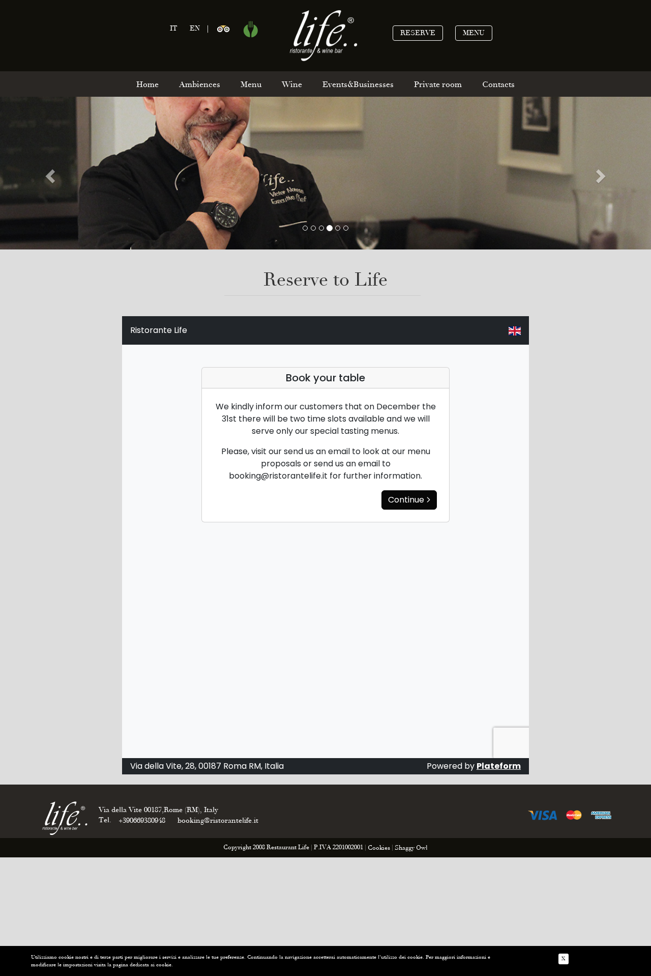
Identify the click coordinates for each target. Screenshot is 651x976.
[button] (49, 173)
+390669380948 (142, 820)
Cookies (379, 848)
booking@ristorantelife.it (217, 820)
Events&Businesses (358, 84)
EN (195, 28)
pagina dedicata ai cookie (142, 965)
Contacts (498, 84)
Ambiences (199, 84)
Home (147, 84)
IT (173, 28)
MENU (474, 33)
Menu (251, 84)
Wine (292, 84)
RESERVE (417, 33)
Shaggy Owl (411, 848)
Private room (438, 84)
